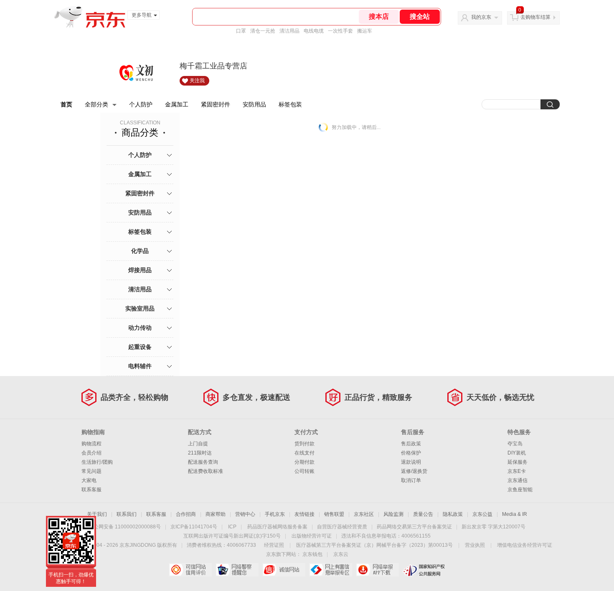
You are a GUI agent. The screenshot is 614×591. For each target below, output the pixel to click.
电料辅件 (140, 366)
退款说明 (411, 462)
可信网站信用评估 (190, 569)
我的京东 (481, 17)
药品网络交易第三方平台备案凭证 (414, 527)
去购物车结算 (535, 17)
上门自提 (198, 444)
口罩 (241, 31)
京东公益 (482, 514)
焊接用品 (140, 270)
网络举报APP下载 (377, 569)
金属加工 (176, 104)
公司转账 (304, 471)
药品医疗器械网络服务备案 (277, 527)
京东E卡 (516, 471)
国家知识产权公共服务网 (424, 569)
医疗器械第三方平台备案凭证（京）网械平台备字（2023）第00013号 (374, 545)
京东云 (340, 554)
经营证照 (274, 545)
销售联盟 (334, 514)
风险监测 (393, 514)
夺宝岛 (515, 444)
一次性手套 (340, 31)
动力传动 (140, 327)
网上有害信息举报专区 (330, 569)
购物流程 (91, 444)
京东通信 (517, 480)
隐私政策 (453, 514)
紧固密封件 (215, 104)
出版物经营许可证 (312, 536)
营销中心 (245, 514)
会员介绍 (91, 453)
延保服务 (517, 462)
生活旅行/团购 (97, 462)
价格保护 (411, 453)
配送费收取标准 (205, 471)
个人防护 (140, 104)
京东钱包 (312, 554)
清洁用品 (289, 31)
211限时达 (200, 453)
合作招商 (186, 514)
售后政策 (411, 444)
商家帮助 (216, 514)
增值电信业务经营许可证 (524, 545)
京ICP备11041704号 (193, 527)
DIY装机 (516, 453)
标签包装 (290, 104)
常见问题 (91, 471)
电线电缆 (314, 31)
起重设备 (140, 346)
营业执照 (475, 545)
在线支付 (304, 453)
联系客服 (91, 489)
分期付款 (304, 462)
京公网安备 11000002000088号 (125, 527)
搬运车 (364, 31)
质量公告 (423, 514)
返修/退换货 (414, 471)
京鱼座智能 (520, 489)
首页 (66, 104)
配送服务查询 (203, 462)
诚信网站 (283, 569)
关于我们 (97, 514)
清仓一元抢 (262, 31)
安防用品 (254, 104)
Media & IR (514, 514)
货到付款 (304, 444)
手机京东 (275, 514)
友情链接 (304, 514)
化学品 (140, 251)
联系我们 (127, 514)
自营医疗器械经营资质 (342, 527)
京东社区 (364, 514)
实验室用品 (140, 308)
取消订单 (411, 480)
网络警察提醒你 (237, 569)
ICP (232, 527)
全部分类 (96, 104)
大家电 (88, 480)
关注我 (197, 80)
